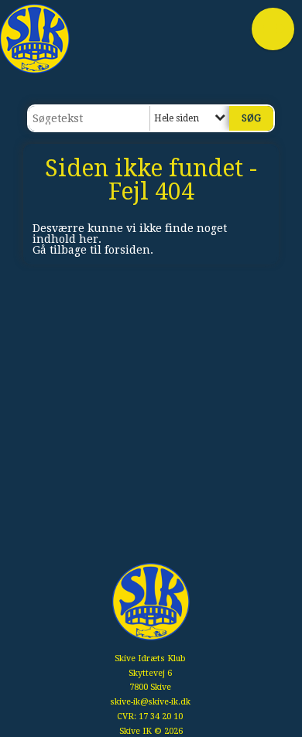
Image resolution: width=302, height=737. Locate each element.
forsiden (127, 250)
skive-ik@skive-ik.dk (150, 702)
